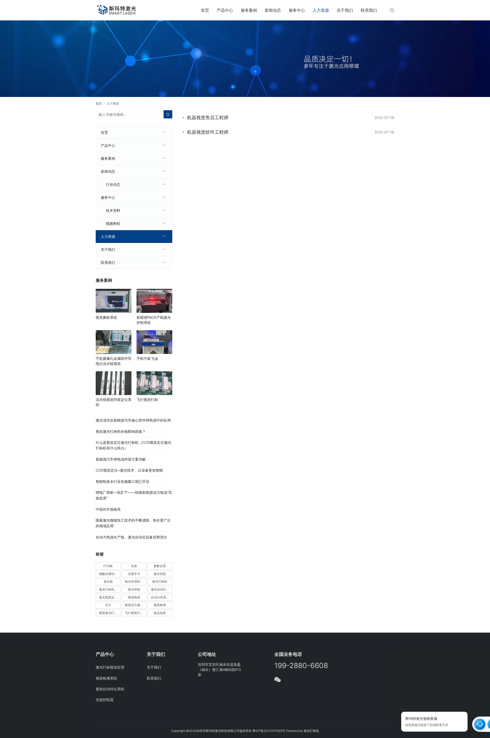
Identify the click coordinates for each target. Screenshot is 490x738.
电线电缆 (134, 597)
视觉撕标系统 (106, 317)
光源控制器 (105, 699)
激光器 (108, 581)
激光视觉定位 (108, 597)
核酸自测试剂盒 (109, 574)
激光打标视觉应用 (110, 667)
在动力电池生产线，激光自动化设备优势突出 (131, 537)
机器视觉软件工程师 (207, 132)
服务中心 (297, 10)
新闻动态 (273, 10)
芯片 (108, 605)
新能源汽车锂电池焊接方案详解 (121, 459)
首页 (205, 10)
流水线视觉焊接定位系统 (113, 402)
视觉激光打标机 (109, 613)
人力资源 (321, 10)
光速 (134, 566)
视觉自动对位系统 (110, 689)
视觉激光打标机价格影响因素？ (121, 431)
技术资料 (113, 210)
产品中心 (225, 10)
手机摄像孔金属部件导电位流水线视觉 (113, 361)
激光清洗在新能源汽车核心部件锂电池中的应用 (133, 420)
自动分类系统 (160, 597)
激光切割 (160, 574)
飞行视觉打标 (147, 399)
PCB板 (108, 566)
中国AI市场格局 (108, 509)
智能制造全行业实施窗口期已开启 (122, 481)
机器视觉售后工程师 (207, 117)
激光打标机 (159, 581)
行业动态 (113, 184)
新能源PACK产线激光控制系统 (154, 320)
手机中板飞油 (147, 358)
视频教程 (113, 223)
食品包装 (160, 613)
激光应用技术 (134, 581)
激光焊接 (134, 589)
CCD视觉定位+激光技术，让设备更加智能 (129, 470)
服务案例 (249, 10)
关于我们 (345, 10)
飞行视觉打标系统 (135, 613)
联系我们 (369, 10)
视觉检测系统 (106, 678)
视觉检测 (160, 605)
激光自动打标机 (161, 589)
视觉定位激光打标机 (135, 605)
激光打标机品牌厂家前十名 (109, 589)
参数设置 (160, 566)
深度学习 (134, 574)
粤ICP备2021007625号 (268, 731)
